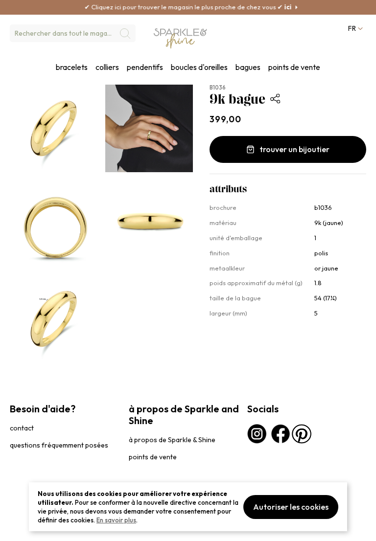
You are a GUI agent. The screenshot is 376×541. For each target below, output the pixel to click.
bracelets (72, 67)
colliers (107, 67)
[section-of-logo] (180, 38)
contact (22, 428)
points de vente (294, 67)
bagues (247, 67)
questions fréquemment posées (59, 445)
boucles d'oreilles (199, 67)
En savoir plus (116, 520)
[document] (188, 506)
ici (278, 7)
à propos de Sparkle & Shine (172, 439)
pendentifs (145, 67)
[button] (354, 28)
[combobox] (73, 33)
